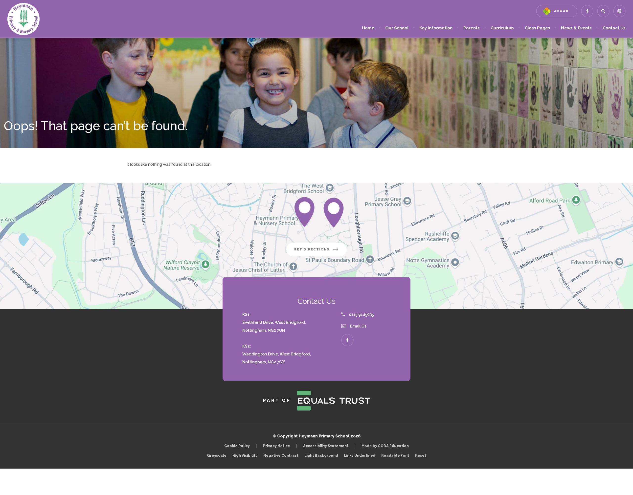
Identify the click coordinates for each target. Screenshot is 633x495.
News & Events (576, 27)
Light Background (321, 455)
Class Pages (537, 27)
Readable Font (395, 455)
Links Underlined (359, 455)
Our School (396, 27)
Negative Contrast (280, 455)
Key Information (435, 27)
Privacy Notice (276, 446)
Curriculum (502, 27)
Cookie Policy (237, 446)
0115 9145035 (361, 314)
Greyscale (216, 455)
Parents (471, 27)
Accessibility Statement (325, 446)
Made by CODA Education (386, 446)
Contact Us (614, 27)
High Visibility (244, 455)
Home (368, 27)
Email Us (357, 326)
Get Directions (320, 251)
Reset (420, 455)
